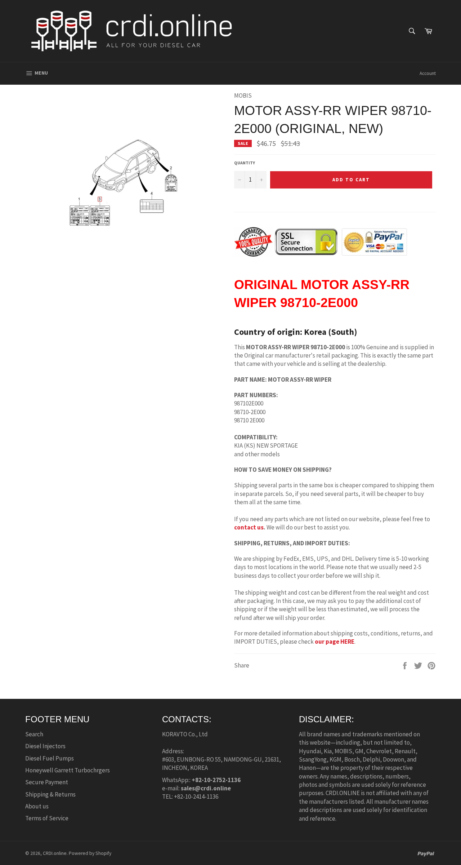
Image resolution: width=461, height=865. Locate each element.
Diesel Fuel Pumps (49, 758)
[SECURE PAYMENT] (320, 252)
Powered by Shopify (90, 853)
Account (428, 73)
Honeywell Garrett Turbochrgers (67, 770)
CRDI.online (55, 853)
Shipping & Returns (50, 794)
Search (34, 734)
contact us (249, 527)
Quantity (244, 162)
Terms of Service (46, 818)
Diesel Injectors (45, 746)
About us (37, 806)
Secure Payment (46, 782)
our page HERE (334, 642)
